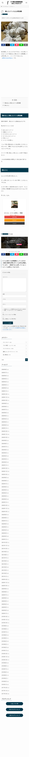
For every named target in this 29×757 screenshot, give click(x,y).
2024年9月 (5, 440)
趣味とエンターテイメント (10, 351)
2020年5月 (5, 601)
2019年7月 (5, 632)
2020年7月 (5, 595)
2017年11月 (5, 690)
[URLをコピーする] (26, 45)
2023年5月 (5, 490)
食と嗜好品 (7, 354)
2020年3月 (5, 607)
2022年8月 (5, 517)
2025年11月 (5, 397)
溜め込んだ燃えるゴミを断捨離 (13, 103)
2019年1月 (5, 650)
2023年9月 (5, 477)
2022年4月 (5, 530)
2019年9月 (5, 625)
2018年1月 (5, 684)
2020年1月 (5, 613)
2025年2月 (5, 425)
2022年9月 (5, 514)
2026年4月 (5, 381)
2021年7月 (5, 557)
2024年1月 (5, 465)
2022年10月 (5, 511)
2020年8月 (5, 591)
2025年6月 (5, 412)
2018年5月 (5, 675)
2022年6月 (5, 523)
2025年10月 (5, 400)
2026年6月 (5, 375)
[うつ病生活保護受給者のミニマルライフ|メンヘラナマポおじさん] (14, 2)
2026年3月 (5, 384)
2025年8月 (5, 406)
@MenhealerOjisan (7, 58)
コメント (5, 277)
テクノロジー (7, 342)
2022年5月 (5, 527)
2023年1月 (5, 502)
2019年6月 (5, 635)
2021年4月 (5, 567)
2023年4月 (5, 493)
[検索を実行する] (26, 359)
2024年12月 (5, 431)
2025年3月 (5, 422)
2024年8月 (5, 443)
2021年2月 (5, 573)
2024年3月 (5, 459)
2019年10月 (5, 622)
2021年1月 (5, 576)
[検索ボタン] (2, 2)
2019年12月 (5, 616)
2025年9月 (5, 403)
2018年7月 (5, 669)
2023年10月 (5, 474)
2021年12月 (5, 542)
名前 (4, 294)
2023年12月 (5, 468)
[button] (3, 45)
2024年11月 (5, 434)
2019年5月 (5, 638)
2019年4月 (5, 641)
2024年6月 (5, 449)
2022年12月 (5, 505)
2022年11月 (5, 508)
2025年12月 (5, 394)
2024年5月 (5, 452)
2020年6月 (5, 598)
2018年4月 (5, 678)
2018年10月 (5, 659)
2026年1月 (5, 391)
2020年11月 (5, 582)
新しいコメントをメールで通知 (9, 314)
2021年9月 (5, 551)
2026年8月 (5, 369)
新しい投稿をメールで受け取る (9, 318)
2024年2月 (5, 462)
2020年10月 (5, 585)
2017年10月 (5, 693)
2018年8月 (5, 666)
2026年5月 (5, 378)
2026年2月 (5, 388)
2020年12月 (5, 579)
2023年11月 (5, 471)
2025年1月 (5, 428)
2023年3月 (5, 496)
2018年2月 (5, 681)
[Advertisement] (14, 78)
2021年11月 (5, 545)
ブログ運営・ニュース (9, 345)
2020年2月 (5, 610)
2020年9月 (5, 588)
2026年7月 (5, 372)
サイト (4, 304)
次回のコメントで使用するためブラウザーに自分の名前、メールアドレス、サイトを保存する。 (15, 310)
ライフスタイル (8, 348)
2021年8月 (5, 554)
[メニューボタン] (26, 2)
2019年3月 (5, 644)
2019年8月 (5, 629)
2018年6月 (5, 672)
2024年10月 (5, 437)
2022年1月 (5, 539)
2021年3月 (5, 570)
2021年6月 (5, 561)
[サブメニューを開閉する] (26, 342)
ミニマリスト (5, 14)
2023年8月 (5, 480)
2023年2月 (5, 499)
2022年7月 (5, 520)
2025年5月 (5, 415)
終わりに (7, 105)
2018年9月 (5, 662)
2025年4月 (5, 418)
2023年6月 (5, 486)
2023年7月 (5, 483)
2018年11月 (5, 656)
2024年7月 (5, 446)
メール (4, 299)
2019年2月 (5, 647)
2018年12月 (5, 653)
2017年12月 (5, 687)
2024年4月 (5, 456)
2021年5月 (5, 564)
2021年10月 (5, 548)
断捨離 (11, 234)
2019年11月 (5, 619)
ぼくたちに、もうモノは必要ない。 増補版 (13, 213)
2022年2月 (5, 536)
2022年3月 (5, 533)
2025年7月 (5, 409)
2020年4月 (5, 604)
